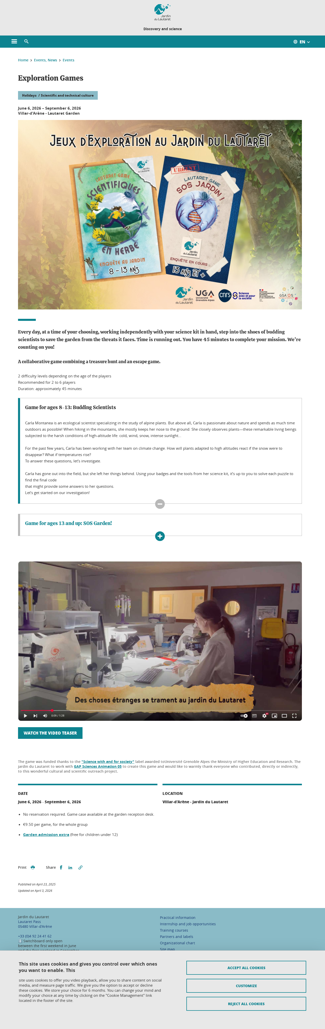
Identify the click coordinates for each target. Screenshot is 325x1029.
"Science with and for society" (108, 761)
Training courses (174, 930)
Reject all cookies (246, 1003)
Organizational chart (177, 942)
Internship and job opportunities (188, 923)
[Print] (33, 867)
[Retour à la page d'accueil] (162, 12)
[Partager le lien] (80, 867)
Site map (167, 949)
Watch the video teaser (50, 733)
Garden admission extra (46, 834)
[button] (26, 42)
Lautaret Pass (29, 921)
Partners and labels (176, 936)
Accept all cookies (246, 967)
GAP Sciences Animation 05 (98, 766)
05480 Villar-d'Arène (35, 926)
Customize (246, 985)
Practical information (178, 917)
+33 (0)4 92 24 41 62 (35, 936)
